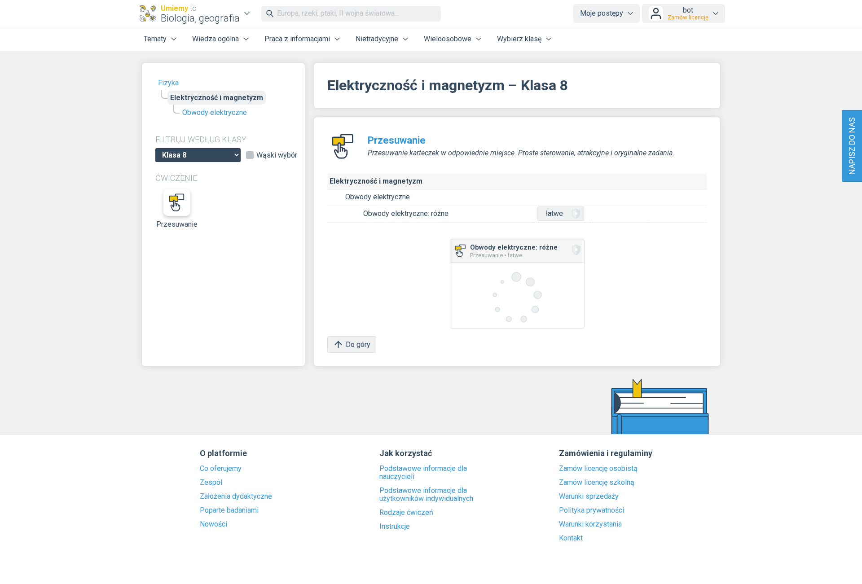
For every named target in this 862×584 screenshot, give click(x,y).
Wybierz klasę (519, 39)
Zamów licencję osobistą (598, 469)
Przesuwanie (177, 224)
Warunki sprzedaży (589, 496)
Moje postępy (601, 13)
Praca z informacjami (297, 39)
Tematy (155, 39)
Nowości (213, 524)
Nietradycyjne (377, 39)
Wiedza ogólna (215, 39)
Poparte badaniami (229, 510)
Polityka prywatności (591, 510)
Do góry (358, 344)
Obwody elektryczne (214, 112)
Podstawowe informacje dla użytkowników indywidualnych (426, 495)
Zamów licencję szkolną (596, 483)
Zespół (211, 483)
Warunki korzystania (590, 524)
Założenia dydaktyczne (236, 496)
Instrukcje (394, 527)
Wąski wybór (276, 155)
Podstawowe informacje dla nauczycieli (423, 473)
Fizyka (168, 83)
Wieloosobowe (447, 39)
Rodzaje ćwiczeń (406, 513)
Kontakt (571, 538)
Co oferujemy (221, 469)
